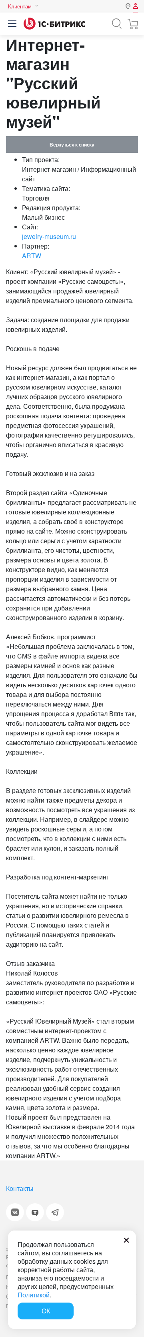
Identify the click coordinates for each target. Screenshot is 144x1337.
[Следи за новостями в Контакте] (15, 1212)
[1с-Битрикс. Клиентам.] (54, 24)
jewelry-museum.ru (49, 236)
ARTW (31, 255)
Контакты (20, 1188)
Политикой (34, 1294)
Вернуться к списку (72, 144)
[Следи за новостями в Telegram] (55, 1212)
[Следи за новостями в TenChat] (35, 1212)
